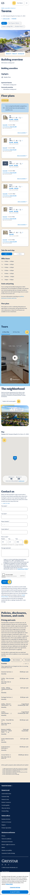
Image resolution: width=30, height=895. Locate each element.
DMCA (3, 847)
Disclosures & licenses (7, 841)
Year (17, 539)
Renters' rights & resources (8, 844)
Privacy (3, 836)
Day (9, 539)
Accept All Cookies (15, 892)
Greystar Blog (5, 811)
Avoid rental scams (6, 793)
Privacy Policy (9, 884)
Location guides (5, 805)
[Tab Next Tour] (27, 332)
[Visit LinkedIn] (5, 864)
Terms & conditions (6, 838)
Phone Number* (5, 521)
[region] (15, 883)
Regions (4, 825)
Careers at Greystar (6, 822)
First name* (4, 506)
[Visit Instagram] (2, 864)
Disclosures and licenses (8, 832)
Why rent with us (6, 808)
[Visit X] (8, 864)
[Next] (28, 663)
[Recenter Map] (4, 440)
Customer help (5, 796)
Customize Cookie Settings (8, 853)
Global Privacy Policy (22, 569)
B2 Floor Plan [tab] (16, 332)
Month (3, 539)
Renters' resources (6, 802)
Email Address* (5, 529)
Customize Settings (15, 887)
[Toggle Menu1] (27, 3)
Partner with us (6, 815)
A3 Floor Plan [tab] (5, 332)
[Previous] (23, 663)
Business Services (6, 819)
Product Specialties (6, 828)
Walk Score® (21, 481)
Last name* (4, 513)
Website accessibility (7, 850)
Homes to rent (5, 790)
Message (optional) (6, 548)
